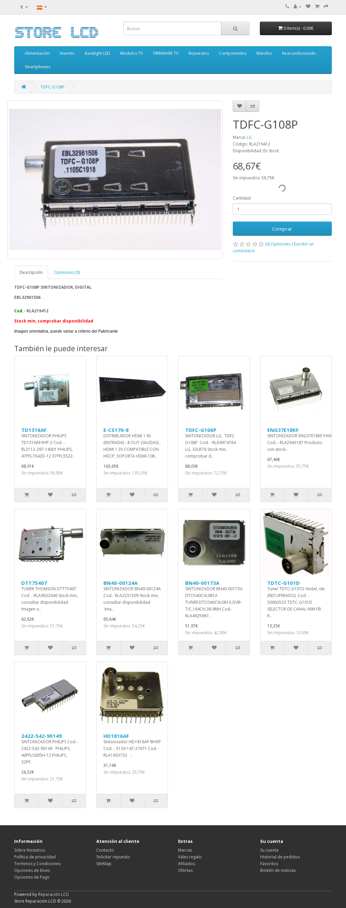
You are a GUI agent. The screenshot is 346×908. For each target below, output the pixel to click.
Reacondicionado (299, 53)
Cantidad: (242, 198)
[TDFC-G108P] (115, 179)
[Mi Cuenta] (297, 6)
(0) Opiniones (278, 244)
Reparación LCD (53, 894)
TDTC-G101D (283, 582)
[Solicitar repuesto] (308, 6)
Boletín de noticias (278, 870)
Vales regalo (190, 857)
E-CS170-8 (116, 429)
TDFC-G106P (200, 429)
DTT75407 (34, 582)
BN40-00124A (120, 582)
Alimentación (37, 53)
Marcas (185, 850)
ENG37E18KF (283, 429)
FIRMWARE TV (165, 53)
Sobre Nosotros (29, 850)
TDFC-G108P (53, 87)
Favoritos (269, 863)
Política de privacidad (35, 857)
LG (249, 137)
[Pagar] (326, 6)
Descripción (31, 272)
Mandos (264, 53)
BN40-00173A (202, 582)
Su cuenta (269, 850)
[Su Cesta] (317, 6)
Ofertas (185, 870)
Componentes (232, 53)
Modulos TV (131, 53)
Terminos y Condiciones (37, 863)
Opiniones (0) (67, 272)
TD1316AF (34, 429)
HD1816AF (116, 735)
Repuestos (199, 53)
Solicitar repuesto (113, 857)
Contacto (105, 850)
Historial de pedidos (280, 857)
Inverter (67, 53)
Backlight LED (97, 53)
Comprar (282, 228)
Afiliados (186, 863)
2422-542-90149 (41, 735)
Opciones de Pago (32, 877)
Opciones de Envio (32, 870)
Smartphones (37, 67)
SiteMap (104, 863)
